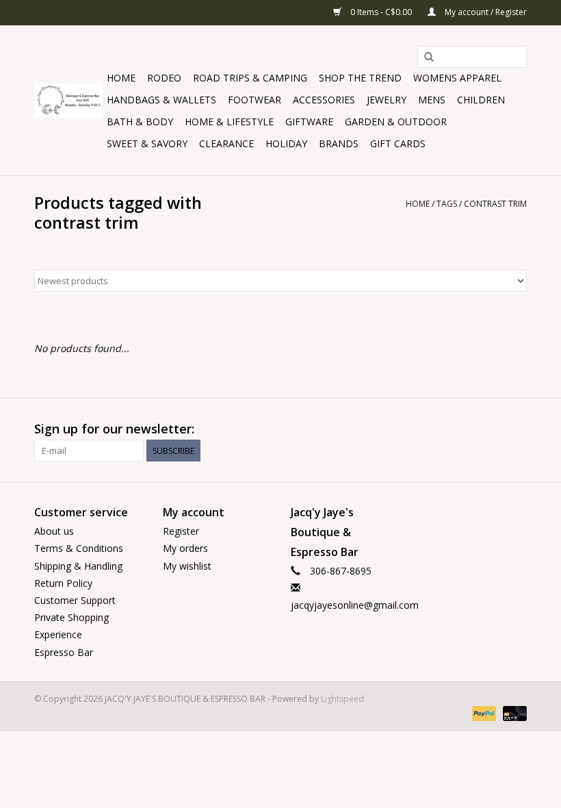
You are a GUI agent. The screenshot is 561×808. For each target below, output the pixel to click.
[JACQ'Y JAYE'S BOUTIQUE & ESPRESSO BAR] (68, 101)
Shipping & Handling (78, 565)
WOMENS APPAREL (457, 77)
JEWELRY (386, 99)
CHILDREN (481, 99)
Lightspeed (342, 699)
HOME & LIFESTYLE (229, 121)
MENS (431, 99)
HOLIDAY (286, 143)
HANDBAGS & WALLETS (161, 99)
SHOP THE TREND (360, 77)
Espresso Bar (63, 652)
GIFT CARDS (398, 143)
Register (181, 531)
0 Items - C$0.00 (381, 12)
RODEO (164, 77)
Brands (338, 143)
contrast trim (495, 204)
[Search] (429, 57)
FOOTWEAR (254, 99)
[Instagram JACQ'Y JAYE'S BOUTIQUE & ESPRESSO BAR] (516, 429)
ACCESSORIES (324, 99)
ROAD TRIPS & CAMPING (250, 77)
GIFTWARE (309, 121)
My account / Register (485, 12)
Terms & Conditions (78, 548)
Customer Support (75, 600)
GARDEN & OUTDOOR (396, 121)
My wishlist (187, 565)
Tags (446, 204)
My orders (185, 548)
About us (54, 531)
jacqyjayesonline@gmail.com (355, 604)
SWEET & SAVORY (147, 143)
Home (121, 77)
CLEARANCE (226, 143)
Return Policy (63, 583)
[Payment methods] (482, 713)
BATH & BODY (140, 121)
